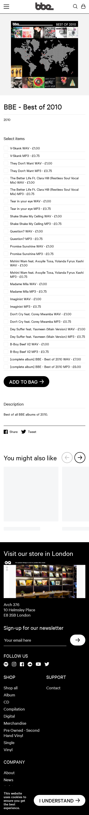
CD (6, 701)
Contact (53, 687)
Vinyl (8, 749)
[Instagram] (14, 664)
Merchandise (15, 723)
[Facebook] (22, 664)
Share (14, 432)
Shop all (11, 687)
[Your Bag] (83, 6)
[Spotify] (6, 664)
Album (9, 694)
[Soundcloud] (30, 664)
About (9, 772)
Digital (9, 716)
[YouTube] (38, 664)
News (8, 779)
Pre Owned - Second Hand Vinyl (21, 732)
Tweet (32, 432)
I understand (56, 800)
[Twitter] (46, 664)
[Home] (44, 8)
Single (9, 742)
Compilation (14, 708)
